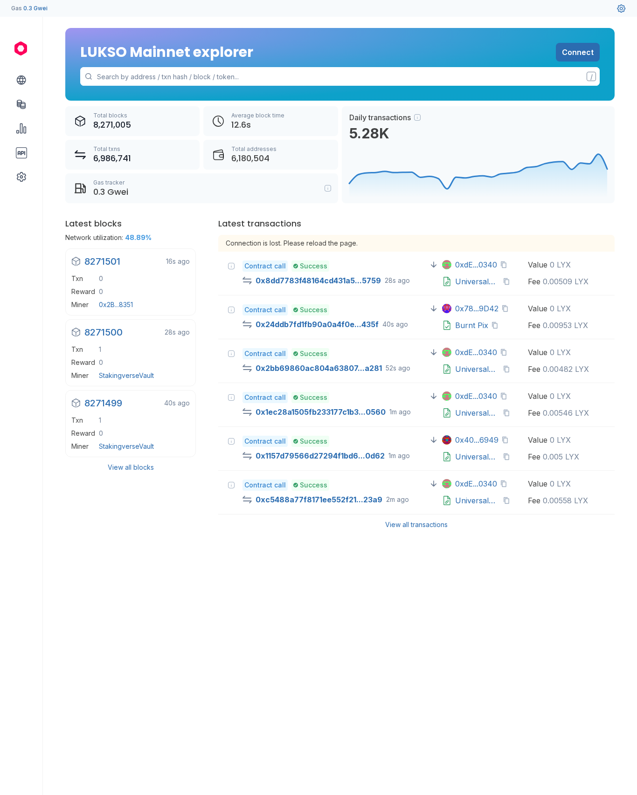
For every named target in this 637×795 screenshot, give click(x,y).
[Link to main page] (21, 48)
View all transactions (416, 524)
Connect (578, 52)
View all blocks (131, 467)
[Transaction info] (231, 266)
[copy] (505, 264)
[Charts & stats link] (21, 128)
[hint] (417, 117)
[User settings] (621, 8)
